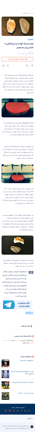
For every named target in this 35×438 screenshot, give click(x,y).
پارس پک (15, 428)
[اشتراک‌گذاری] (27, 65)
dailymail (28, 313)
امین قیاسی (30, 52)
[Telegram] (21, 410)
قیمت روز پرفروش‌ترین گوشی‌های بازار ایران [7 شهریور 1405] (22, 373)
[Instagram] (29, 410)
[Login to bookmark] (32, 65)
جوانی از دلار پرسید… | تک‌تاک (25, 393)
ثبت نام (17, 340)
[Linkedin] (25, 410)
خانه (32, 13)
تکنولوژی (25, 13)
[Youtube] (13, 410)
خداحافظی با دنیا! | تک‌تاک (26, 361)
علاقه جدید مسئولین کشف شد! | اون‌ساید (22, 382)
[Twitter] (17, 410)
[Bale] (5, 410)
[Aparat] (9, 410)
